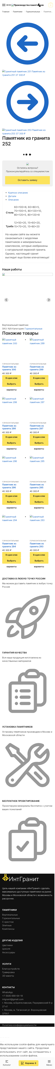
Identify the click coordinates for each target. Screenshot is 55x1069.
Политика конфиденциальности (19, 1025)
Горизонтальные (33, 12)
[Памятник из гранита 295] (41, 467)
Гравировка (8, 972)
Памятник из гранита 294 (9, 545)
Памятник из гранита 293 (37, 545)
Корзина (30, 1063)
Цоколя (6, 948)
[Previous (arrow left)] (1, 1041)
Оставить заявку (27, 180)
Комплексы (8, 929)
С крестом (7, 921)
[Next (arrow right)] (3, 1041)
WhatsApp (7, 992)
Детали (12, 196)
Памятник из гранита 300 (9, 368)
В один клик (11, 378)
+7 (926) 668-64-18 (12, 995)
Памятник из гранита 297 (37, 427)
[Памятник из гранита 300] (13, 349)
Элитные (7, 925)
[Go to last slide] (6, 300)
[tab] (29, 192)
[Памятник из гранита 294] (13, 526)
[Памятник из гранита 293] (41, 526)
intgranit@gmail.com (12, 999)
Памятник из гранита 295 (37, 486)
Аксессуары (8, 952)
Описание (13, 199)
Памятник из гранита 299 (37, 368)
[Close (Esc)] (1, 1037)
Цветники (7, 945)
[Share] (3, 1037)
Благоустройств (11, 968)
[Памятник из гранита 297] (41, 408)
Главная (5, 12)
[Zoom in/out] (8, 1037)
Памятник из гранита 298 (9, 427)
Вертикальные (10, 914)
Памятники (17, 12)
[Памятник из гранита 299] (41, 349)
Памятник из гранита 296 (9, 486)
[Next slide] (49, 300)
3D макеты (8, 975)
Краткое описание (18, 192)
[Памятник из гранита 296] (13, 467)
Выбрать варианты (12, 385)
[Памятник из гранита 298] (13, 408)
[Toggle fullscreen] (6, 1037)
